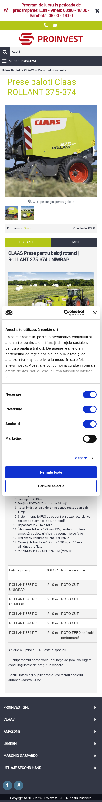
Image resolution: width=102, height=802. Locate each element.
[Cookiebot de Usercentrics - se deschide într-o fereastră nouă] (64, 313)
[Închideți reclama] (95, 312)
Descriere (28, 242)
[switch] (90, 409)
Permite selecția (51, 486)
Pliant (74, 242)
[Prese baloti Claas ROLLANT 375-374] (51, 151)
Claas (27, 228)
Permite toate (51, 472)
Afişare (81, 458)
